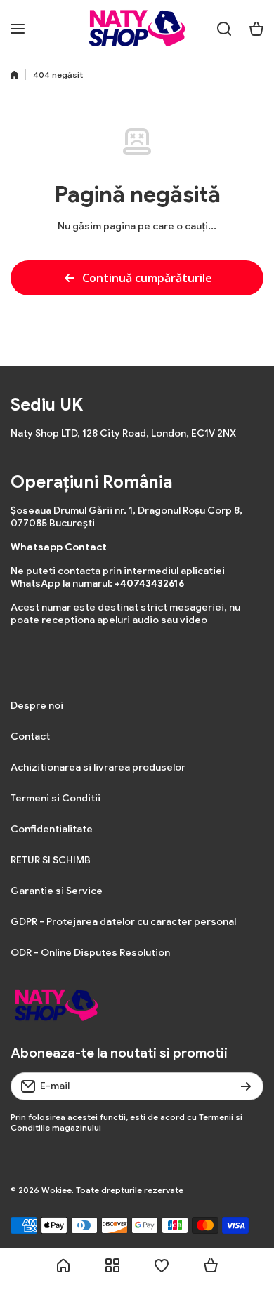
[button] (256, 29)
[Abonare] (245, 1086)
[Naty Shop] (137, 28)
